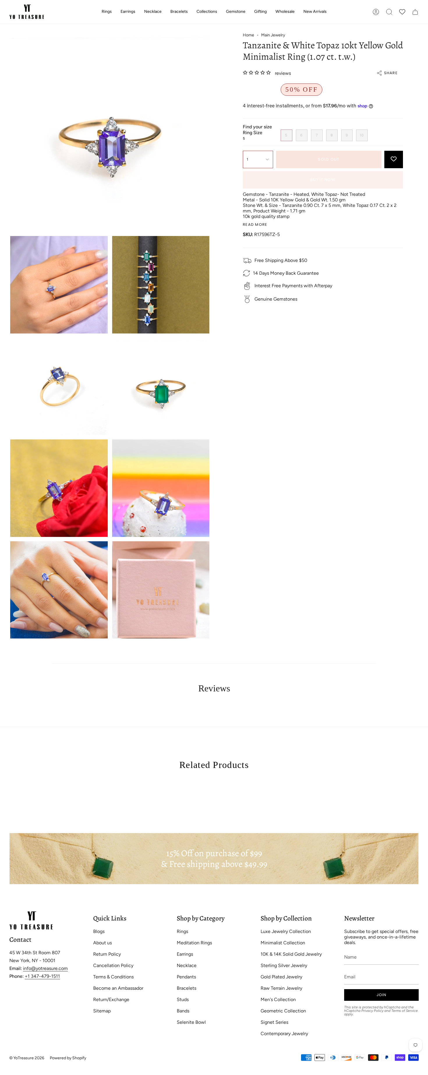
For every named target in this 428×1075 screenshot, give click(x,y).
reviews (283, 73)
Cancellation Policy (113, 965)
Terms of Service (404, 1011)
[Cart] (415, 12)
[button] (106, 12)
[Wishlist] (402, 12)
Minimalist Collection (283, 942)
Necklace (187, 965)
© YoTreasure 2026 (26, 1058)
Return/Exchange (111, 999)
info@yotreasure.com (45, 968)
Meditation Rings (194, 942)
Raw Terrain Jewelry (281, 988)
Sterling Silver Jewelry (284, 965)
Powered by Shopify (68, 1058)
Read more (255, 224)
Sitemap (102, 1011)
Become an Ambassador (118, 988)
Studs (183, 999)
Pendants (186, 977)
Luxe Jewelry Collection (286, 931)
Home (248, 35)
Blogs (99, 931)
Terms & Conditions (113, 977)
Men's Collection (278, 999)
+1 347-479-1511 (42, 976)
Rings (182, 931)
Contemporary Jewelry (284, 1033)
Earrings (185, 954)
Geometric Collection (283, 1011)
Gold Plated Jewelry (281, 977)
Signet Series (274, 1022)
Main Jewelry (273, 35)
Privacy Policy (372, 1011)
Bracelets (186, 988)
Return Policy (107, 954)
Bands (183, 1011)
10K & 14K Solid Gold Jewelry (291, 954)
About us (102, 942)
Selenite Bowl (191, 1022)
